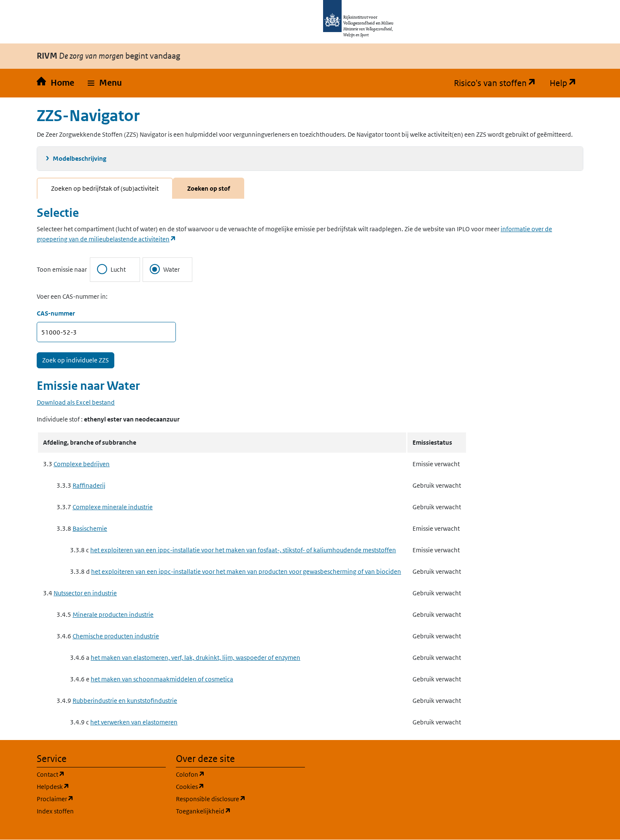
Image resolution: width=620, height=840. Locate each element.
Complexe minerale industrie (113, 507)
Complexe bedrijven (82, 464)
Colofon (231, 774)
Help (566, 83)
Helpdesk (93, 786)
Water (171, 269)
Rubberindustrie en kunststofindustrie (125, 701)
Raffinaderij (89, 485)
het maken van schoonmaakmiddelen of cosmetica (162, 679)
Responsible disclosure (240, 798)
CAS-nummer (56, 313)
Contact (91, 774)
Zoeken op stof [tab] (208, 188)
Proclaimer (95, 798)
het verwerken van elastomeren (134, 722)
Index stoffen (55, 811)
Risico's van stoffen (498, 83)
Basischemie (90, 528)
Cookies (230, 786)
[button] (105, 83)
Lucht (118, 269)
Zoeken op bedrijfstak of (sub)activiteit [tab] (105, 188)
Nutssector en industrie (85, 593)
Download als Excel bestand (76, 402)
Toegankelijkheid (240, 811)
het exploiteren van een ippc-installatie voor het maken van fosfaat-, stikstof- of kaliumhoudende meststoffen (243, 550)
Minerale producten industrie (113, 614)
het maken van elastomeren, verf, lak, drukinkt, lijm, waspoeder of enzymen (195, 658)
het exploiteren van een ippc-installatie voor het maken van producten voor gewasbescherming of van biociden (246, 571)
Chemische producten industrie (116, 636)
